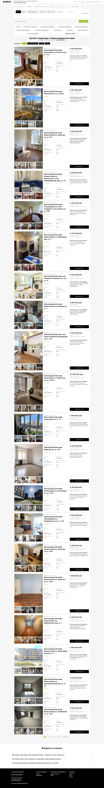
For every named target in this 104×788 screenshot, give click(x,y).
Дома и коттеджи (54, 773)
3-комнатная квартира (64, 26)
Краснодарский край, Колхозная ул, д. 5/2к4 (54, 92)
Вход (75, 1)
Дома (82, 6)
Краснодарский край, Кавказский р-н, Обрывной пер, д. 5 (55, 237)
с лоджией (69, 30)
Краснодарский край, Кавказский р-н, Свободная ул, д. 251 (55, 712)
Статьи (71, 776)
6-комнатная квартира (42, 30)
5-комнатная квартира (23, 30)
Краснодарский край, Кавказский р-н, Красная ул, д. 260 (54, 549)
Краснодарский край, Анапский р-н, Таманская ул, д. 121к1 (54, 378)
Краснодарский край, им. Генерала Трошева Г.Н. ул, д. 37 (55, 278)
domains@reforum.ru (16, 780)
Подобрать (83, 21)
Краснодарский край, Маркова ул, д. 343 (53, 448)
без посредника (83, 30)
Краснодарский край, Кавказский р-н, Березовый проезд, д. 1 (55, 651)
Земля (87, 6)
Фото (18, 15)
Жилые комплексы (19, 6)
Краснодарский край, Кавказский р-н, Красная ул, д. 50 (54, 135)
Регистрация (82, 1)
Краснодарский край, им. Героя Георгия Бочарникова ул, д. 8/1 (56, 337)
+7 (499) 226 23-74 (16, 778)
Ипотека (71, 11)
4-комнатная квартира (81, 26)
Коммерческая (75, 6)
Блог (70, 775)
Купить (38, 773)
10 (59, 736)
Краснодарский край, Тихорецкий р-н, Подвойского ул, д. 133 (54, 519)
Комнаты (66, 6)
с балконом (57, 30)
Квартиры (29, 6)
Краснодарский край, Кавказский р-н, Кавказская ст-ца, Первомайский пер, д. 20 (54, 177)
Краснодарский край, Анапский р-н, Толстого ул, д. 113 (55, 52)
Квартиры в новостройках (41, 6)
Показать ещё (70, 33)
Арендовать (39, 775)
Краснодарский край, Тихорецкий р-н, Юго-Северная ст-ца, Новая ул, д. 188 (55, 208)
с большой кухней (32, 33)
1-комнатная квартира (30, 26)
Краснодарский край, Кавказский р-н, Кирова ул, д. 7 (55, 306)
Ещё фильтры (85, 13)
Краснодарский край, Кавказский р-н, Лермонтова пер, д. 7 (53, 621)
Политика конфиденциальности (19, 783)
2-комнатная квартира (47, 26)
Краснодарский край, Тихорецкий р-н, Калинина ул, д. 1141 (55, 491)
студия (18, 26)
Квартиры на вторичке (56, 6)
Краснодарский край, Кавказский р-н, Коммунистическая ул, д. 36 (55, 682)
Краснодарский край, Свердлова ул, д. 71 (53, 418)
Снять (23, 11)
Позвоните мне (79, 83)
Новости (71, 773)
